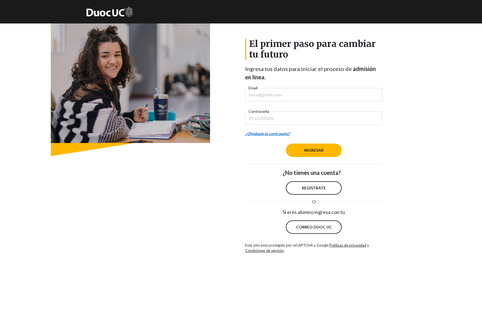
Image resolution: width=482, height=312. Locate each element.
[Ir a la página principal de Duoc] (109, 11)
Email (253, 87)
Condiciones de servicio (264, 250)
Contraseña (259, 111)
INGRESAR (314, 150)
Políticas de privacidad (347, 245)
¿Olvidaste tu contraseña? (267, 133)
